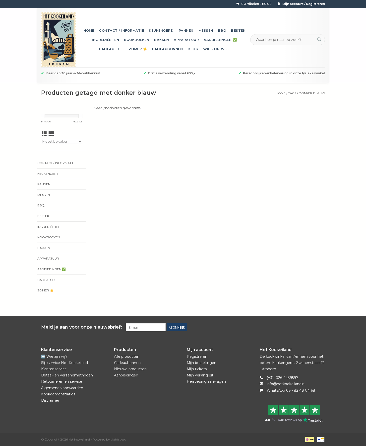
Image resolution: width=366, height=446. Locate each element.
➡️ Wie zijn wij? (54, 356)
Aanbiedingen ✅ (220, 40)
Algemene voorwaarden (62, 388)
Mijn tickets (197, 369)
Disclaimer (50, 400)
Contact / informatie (121, 30)
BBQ (222, 30)
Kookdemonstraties (58, 394)
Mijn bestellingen (201, 362)
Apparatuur (186, 40)
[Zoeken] (319, 39)
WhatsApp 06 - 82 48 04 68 (291, 390)
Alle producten (126, 356)
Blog (193, 49)
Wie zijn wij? (216, 49)
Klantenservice (54, 369)
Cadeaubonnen (167, 49)
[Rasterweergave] (44, 134)
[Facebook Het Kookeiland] (294, 327)
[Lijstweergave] (51, 134)
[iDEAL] (309, 439)
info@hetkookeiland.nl (286, 384)
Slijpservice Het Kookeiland (64, 362)
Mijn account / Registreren (303, 4)
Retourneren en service (61, 381)
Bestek (238, 30)
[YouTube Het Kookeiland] (312, 327)
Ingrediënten (105, 40)
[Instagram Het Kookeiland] (321, 327)
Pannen (186, 30)
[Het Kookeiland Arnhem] (58, 39)
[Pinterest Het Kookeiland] (303, 327)
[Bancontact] (320, 439)
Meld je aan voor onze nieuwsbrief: (81, 327)
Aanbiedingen (126, 375)
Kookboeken (136, 40)
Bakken (161, 40)
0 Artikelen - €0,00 (256, 4)
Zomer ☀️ (138, 49)
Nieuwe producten (130, 369)
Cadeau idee (111, 49)
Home (88, 30)
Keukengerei (161, 30)
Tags (292, 93)
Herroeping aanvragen (206, 381)
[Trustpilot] (292, 413)
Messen (205, 30)
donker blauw (312, 93)
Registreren (197, 356)
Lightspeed (118, 439)
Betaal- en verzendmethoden (67, 375)
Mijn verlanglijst (200, 375)
